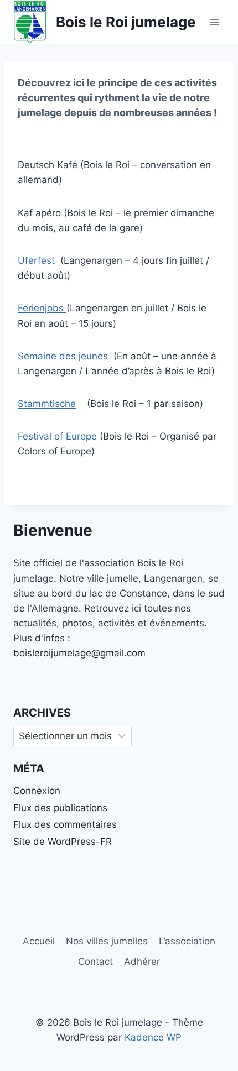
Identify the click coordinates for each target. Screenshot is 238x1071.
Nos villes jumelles (107, 941)
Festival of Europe (57, 436)
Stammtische (47, 403)
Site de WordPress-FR (62, 841)
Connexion (36, 790)
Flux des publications (60, 807)
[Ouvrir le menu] (214, 21)
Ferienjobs (42, 308)
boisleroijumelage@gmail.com (79, 653)
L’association (187, 941)
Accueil (39, 941)
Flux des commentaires (65, 824)
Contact (95, 961)
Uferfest (36, 260)
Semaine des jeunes (63, 356)
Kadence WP (153, 1037)
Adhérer (142, 961)
